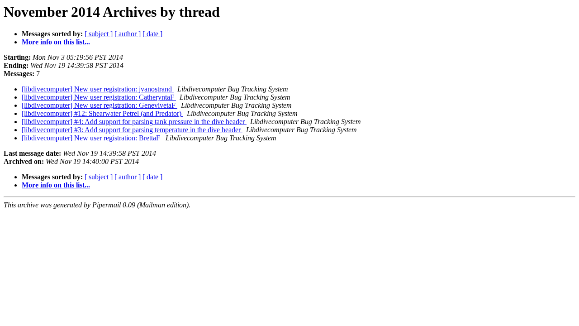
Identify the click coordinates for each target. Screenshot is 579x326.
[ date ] (152, 34)
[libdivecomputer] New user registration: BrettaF (92, 138)
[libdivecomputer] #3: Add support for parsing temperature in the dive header (132, 130)
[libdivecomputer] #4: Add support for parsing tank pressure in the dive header (134, 121)
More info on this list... (56, 42)
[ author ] (127, 34)
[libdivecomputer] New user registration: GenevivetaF (99, 105)
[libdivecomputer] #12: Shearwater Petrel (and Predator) (102, 113)
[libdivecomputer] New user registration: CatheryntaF (99, 97)
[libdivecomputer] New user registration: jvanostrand (98, 89)
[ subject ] (99, 34)
